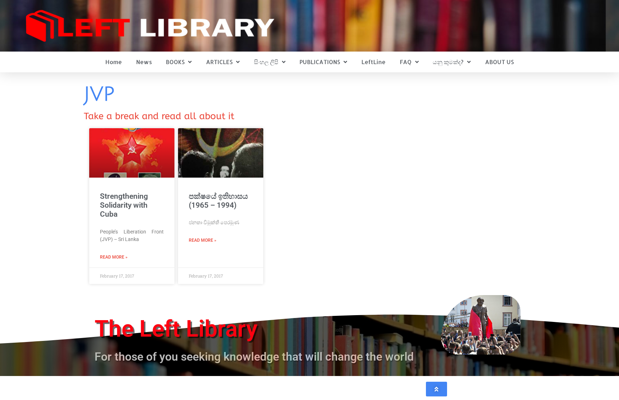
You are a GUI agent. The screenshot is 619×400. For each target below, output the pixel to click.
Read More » (114, 257)
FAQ (406, 62)
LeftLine (373, 62)
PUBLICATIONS (319, 62)
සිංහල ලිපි (266, 62)
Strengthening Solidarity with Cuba (124, 205)
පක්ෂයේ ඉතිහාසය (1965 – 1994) (218, 200)
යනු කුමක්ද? (448, 62)
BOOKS (175, 62)
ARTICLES (219, 62)
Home (113, 62)
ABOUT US (499, 62)
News (144, 62)
